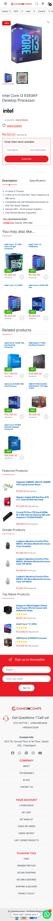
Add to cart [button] (21, 277)
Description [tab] (9, 180)
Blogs (26, 780)
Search (36, 3)
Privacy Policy (26, 893)
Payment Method (26, 866)
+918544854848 (38, 723)
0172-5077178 (20, 723)
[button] (48, 22)
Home (5, 11)
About (26, 766)
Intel (28, 11)
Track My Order (26, 826)
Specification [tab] (37, 180)
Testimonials (26, 773)
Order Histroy (26, 833)
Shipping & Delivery (26, 886)
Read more (46, 277)
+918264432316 (30, 727)
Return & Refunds (26, 879)
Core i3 (41, 11)
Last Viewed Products (26, 840)
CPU (16, 11)
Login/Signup (26, 805)
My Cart (26, 812)
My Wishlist (26, 819)
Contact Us (26, 787)
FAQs (26, 859)
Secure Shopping (26, 872)
